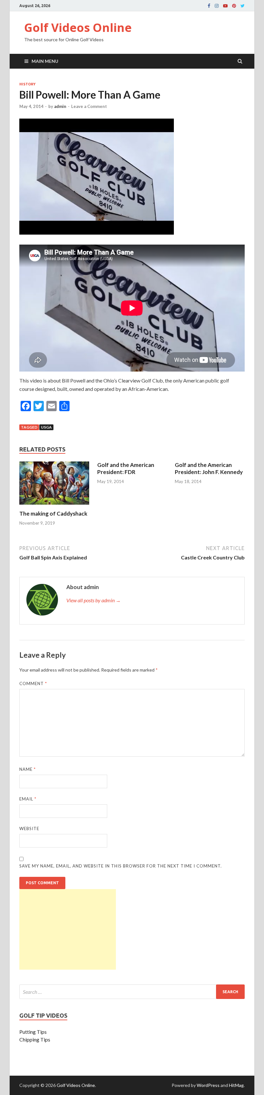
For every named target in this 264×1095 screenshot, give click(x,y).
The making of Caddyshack (53, 513)
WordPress (208, 1085)
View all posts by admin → (93, 600)
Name (27, 769)
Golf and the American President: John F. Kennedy (209, 468)
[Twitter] (242, 6)
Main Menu (45, 61)
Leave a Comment (89, 106)
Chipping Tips (34, 1039)
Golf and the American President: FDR (125, 468)
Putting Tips (33, 1032)
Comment (33, 683)
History (27, 84)
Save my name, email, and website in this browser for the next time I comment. (120, 865)
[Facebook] (209, 6)
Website (29, 828)
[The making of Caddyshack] (54, 506)
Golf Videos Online (78, 27)
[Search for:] (132, 991)
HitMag (236, 1085)
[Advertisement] (67, 929)
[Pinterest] (234, 6)
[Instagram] (216, 6)
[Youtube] (225, 6)
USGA (46, 427)
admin (60, 106)
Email (27, 798)
